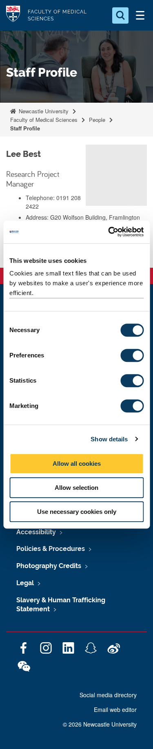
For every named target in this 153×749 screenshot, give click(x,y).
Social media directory (108, 695)
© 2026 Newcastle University (100, 724)
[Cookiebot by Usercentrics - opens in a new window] (109, 232)
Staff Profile (25, 128)
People (97, 119)
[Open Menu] (140, 15)
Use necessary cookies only (76, 511)
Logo (13, 15)
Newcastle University (43, 111)
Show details (109, 439)
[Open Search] (120, 15)
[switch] (132, 355)
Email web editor (115, 709)
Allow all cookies (77, 463)
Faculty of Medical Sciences (44, 119)
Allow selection (76, 487)
